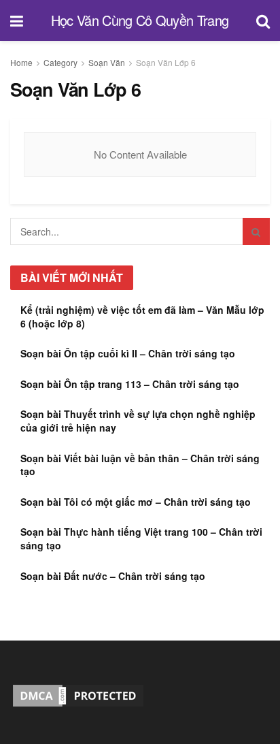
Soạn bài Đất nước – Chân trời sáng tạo (112, 576)
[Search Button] (256, 231)
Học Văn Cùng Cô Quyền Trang (140, 20)
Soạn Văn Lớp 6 (166, 62)
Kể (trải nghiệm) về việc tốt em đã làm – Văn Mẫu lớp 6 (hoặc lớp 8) (142, 316)
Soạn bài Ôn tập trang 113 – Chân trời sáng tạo (129, 384)
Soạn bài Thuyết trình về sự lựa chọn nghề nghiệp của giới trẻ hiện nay (138, 420)
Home (21, 62)
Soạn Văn (106, 62)
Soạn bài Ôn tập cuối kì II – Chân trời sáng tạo (127, 353)
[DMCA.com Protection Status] (78, 694)
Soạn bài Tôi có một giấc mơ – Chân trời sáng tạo (135, 501)
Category (60, 62)
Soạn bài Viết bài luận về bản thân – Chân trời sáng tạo (140, 465)
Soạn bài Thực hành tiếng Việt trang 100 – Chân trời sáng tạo (141, 538)
